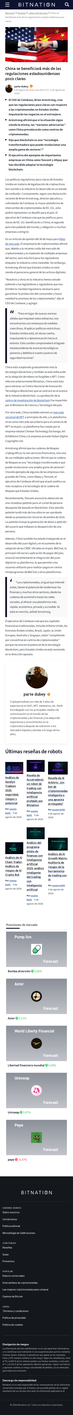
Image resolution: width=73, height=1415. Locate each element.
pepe (11, 1160)
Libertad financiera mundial (26, 1065)
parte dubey (34, 694)
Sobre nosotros (11, 1212)
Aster (11, 1018)
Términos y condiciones (16, 1311)
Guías (6, 1254)
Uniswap (13, 1112)
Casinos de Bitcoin (13, 1296)
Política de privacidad (14, 1317)
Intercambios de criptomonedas (20, 1282)
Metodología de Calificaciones (19, 1233)
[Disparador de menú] (7, 4)
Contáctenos (10, 1219)
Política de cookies (13, 1324)
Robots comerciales (14, 1276)
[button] (67, 5)
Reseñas (7, 1247)
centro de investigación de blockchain (27, 400)
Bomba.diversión (19, 971)
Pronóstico (9, 1261)
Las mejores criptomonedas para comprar (26, 1289)
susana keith (58, 809)
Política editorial (11, 1226)
